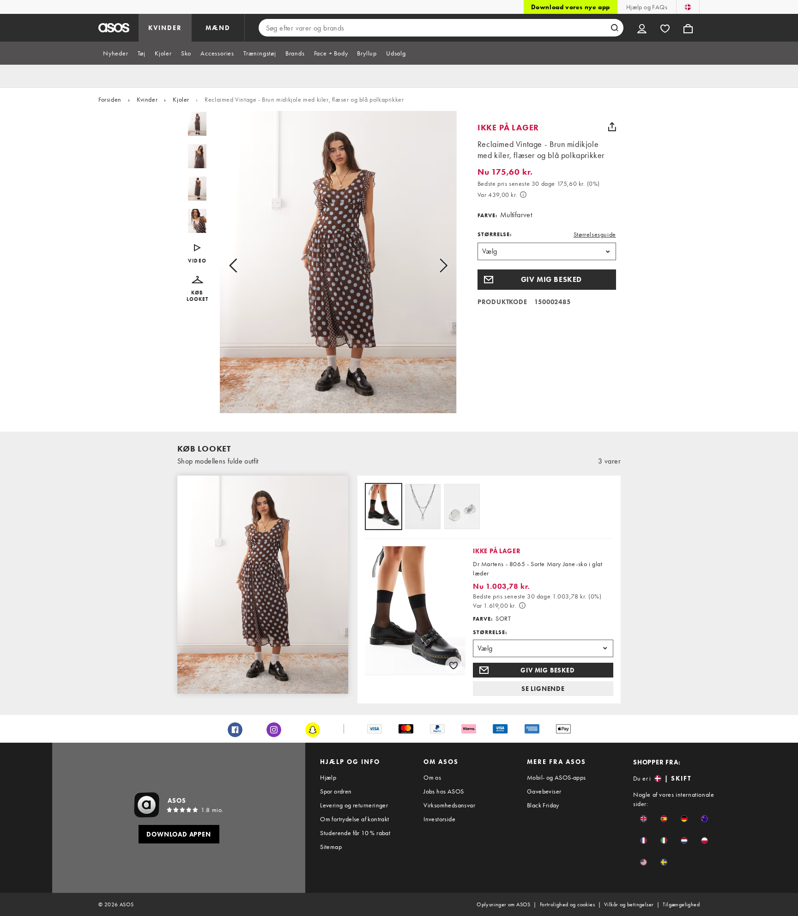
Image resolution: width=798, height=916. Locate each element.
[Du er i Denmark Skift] (688, 7)
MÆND (218, 28)
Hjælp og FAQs (646, 7)
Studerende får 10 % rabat (355, 833)
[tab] (115, 53)
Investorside (439, 819)
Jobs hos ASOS (443, 791)
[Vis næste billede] (433, 266)
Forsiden (109, 99)
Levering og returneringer (354, 805)
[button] (197, 289)
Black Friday (543, 805)
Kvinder (147, 99)
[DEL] (612, 126)
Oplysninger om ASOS (504, 904)
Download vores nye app (570, 7)
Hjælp (328, 777)
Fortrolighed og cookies (567, 904)
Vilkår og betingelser (628, 904)
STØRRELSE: (495, 234)
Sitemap (331, 847)
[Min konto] (641, 28)
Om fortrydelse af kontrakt (354, 819)
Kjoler (181, 99)
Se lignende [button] (543, 688)
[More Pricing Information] (523, 195)
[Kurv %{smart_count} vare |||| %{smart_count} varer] (688, 28)
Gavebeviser (544, 791)
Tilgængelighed (681, 904)
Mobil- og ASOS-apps (556, 777)
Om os (432, 777)
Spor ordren (335, 791)
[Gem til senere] (453, 665)
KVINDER (165, 28)
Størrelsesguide (595, 234)
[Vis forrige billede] (243, 266)
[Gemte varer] (665, 28)
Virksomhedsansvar (449, 805)
